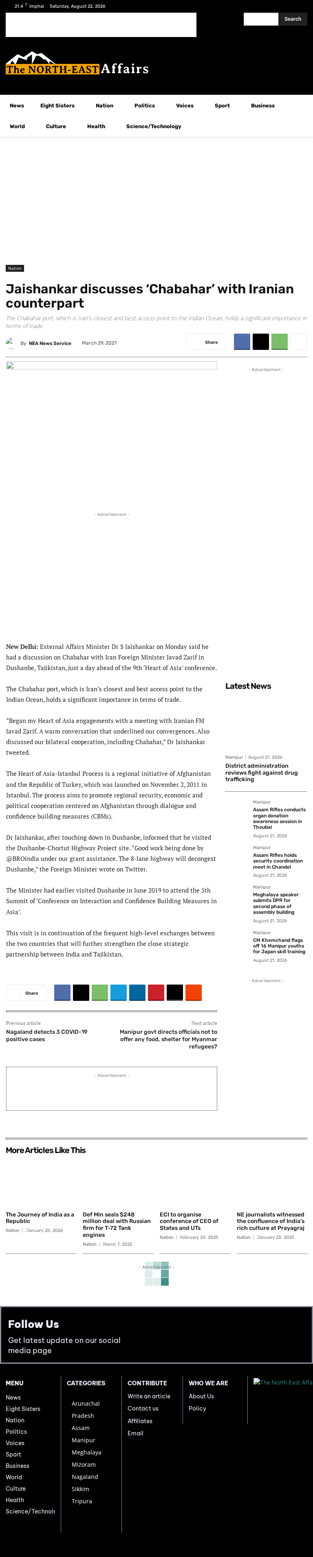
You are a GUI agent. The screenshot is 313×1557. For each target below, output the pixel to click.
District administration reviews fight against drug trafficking (261, 772)
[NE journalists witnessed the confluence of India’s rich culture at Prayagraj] (272, 1183)
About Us (201, 1396)
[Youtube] (298, 6)
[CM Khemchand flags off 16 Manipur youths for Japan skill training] (236, 941)
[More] (298, 342)
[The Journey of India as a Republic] (41, 1183)
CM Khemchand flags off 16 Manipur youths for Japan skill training (279, 946)
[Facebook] (273, 6)
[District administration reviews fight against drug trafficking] (266, 722)
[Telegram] (118, 993)
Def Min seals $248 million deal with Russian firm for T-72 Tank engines (117, 1224)
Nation (15, 268)
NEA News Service (50, 343)
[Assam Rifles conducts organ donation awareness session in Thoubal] (236, 811)
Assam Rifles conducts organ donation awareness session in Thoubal (279, 818)
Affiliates (140, 1421)
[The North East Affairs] (156, 62)
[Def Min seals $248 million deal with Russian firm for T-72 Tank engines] (118, 1183)
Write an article (149, 1396)
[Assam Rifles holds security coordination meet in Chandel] (236, 856)
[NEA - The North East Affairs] (280, 1400)
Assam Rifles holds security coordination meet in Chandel (278, 861)
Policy (197, 1408)
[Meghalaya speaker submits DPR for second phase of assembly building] (236, 896)
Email (135, 1433)
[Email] (175, 993)
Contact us (143, 1408)
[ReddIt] (193, 993)
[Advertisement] (101, 25)
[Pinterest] (156, 993)
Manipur (234, 757)
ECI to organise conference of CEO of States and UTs (189, 1221)
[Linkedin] (137, 993)
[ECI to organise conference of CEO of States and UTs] (195, 1183)
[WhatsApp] (279, 342)
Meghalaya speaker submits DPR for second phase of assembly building (276, 903)
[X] (286, 6)
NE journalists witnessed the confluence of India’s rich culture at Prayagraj (270, 1221)
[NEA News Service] (13, 343)
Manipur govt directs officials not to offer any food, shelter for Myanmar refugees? (168, 1039)
